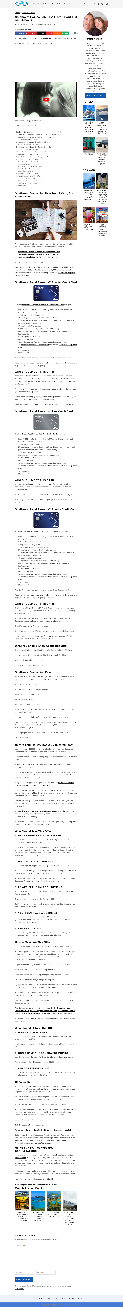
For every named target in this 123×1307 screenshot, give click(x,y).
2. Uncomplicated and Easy (30, 164)
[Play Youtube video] (46, 99)
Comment (20, 1246)
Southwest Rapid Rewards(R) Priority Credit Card (37, 257)
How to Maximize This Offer (27, 174)
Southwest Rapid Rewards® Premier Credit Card (35, 137)
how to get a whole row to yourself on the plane (54, 404)
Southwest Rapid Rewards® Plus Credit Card (33, 142)
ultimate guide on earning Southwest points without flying (46, 363)
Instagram (58, 1130)
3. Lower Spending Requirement (31, 166)
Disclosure (60, 1298)
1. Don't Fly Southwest (29, 178)
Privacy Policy (76, 1298)
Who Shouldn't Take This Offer (29, 176)
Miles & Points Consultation (46, 3)
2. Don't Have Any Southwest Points (33, 181)
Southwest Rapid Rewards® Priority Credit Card (34, 147)
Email (40, 1272)
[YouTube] (94, 3)
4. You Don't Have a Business (30, 169)
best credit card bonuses (32, 1125)
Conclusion (22, 186)
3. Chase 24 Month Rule (29, 183)
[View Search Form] (107, 3)
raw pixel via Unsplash (43, 1143)
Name (19, 1272)
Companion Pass (38, 676)
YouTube (68, 1130)
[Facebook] (98, 3)
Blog (49, 1298)
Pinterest (48, 1130)
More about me (94, 95)
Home (17, 13)
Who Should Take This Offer (27, 159)
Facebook (38, 1130)
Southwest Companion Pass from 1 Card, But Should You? (38, 135)
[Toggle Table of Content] (58, 131)
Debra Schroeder (22, 24)
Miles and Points (28, 13)
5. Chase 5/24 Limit (27, 171)
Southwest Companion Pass (42, 38)
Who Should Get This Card (29, 140)
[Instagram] (102, 3)
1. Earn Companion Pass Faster (31, 162)
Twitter (29, 1130)
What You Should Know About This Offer (32, 152)
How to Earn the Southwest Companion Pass (33, 157)
